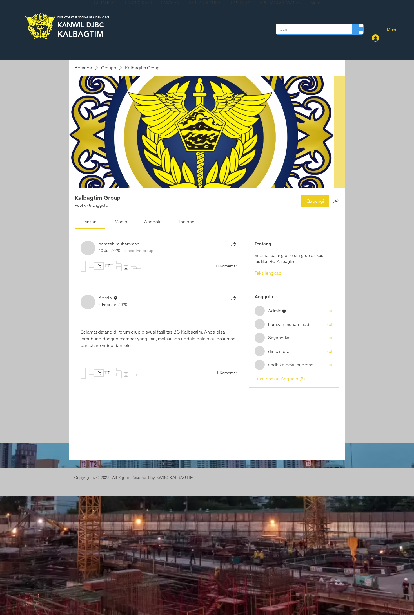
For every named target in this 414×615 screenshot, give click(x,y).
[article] (159, 259)
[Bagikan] (233, 244)
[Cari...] (355, 29)
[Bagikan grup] (336, 200)
